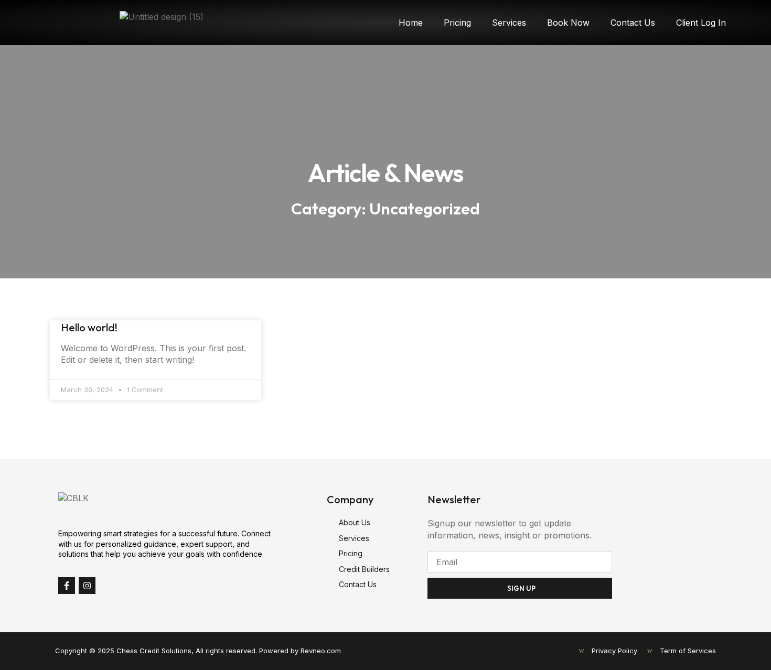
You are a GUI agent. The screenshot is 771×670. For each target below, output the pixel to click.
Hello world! (89, 327)
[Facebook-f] (66, 585)
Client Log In (701, 22)
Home (411, 22)
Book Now (568, 22)
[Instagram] (87, 585)
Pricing (457, 22)
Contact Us (633, 22)
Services (509, 22)
